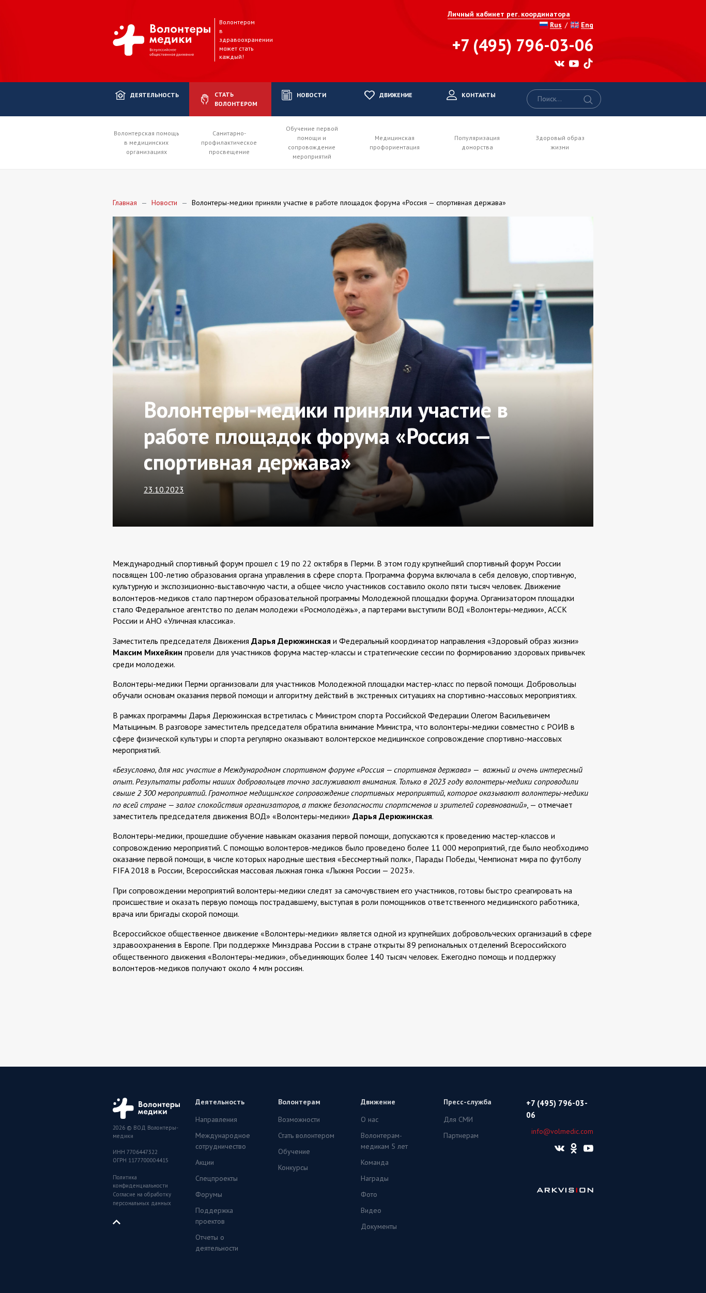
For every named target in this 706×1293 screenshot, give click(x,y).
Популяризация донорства (477, 142)
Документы (379, 1226)
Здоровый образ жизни (560, 142)
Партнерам (461, 1135)
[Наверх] (120, 1221)
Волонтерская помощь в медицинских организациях (146, 142)
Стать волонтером (306, 1135)
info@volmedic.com (562, 1131)
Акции (204, 1162)
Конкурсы (293, 1167)
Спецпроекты (216, 1178)
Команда (375, 1162)
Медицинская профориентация (395, 142)
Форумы (208, 1194)
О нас (369, 1119)
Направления (216, 1119)
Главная (125, 202)
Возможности (299, 1119)
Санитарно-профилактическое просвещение (229, 142)
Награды (375, 1178)
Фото (369, 1194)
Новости (164, 202)
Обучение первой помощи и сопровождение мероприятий (312, 142)
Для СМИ (458, 1119)
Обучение (294, 1151)
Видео (371, 1210)
